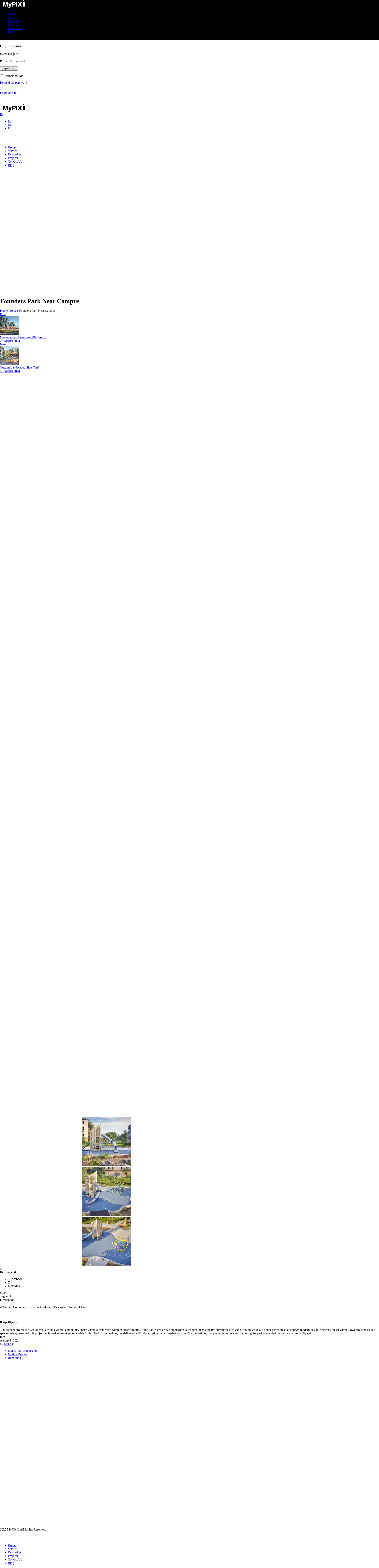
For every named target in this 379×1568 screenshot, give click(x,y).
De (10, 124)
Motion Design (17, 1354)
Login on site (9, 68)
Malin (8, 1344)
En (9, 121)
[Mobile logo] (14, 1538)
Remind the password (13, 82)
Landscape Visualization (23, 1350)
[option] (118, 1142)
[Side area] (14, 7)
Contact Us (15, 28)
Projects (13, 24)
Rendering (14, 21)
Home (12, 14)
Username (6, 53)
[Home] (14, 102)
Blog (11, 31)
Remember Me (13, 76)
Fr (9, 128)
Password (6, 61)
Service (12, 17)
